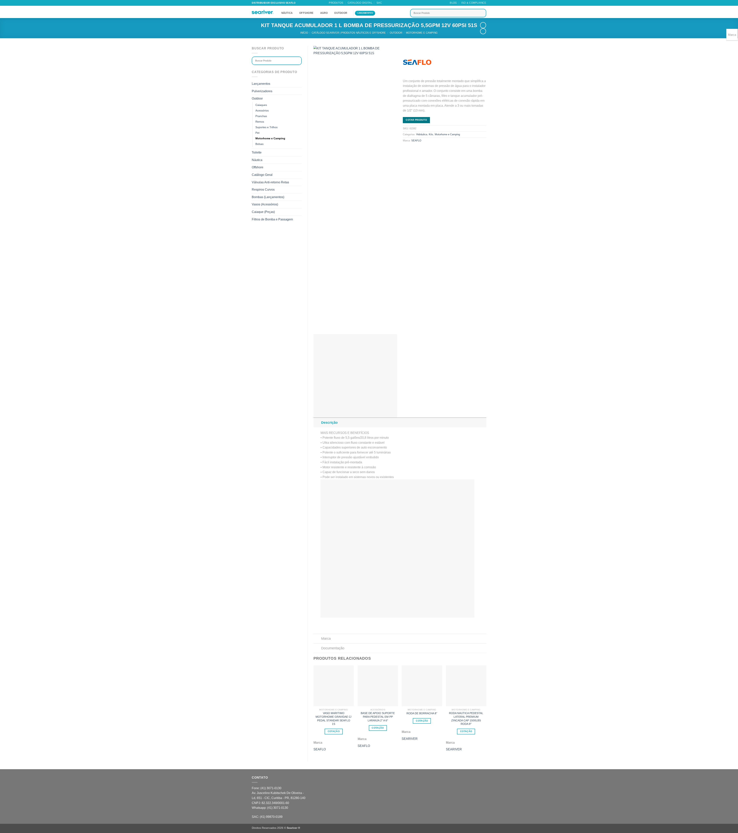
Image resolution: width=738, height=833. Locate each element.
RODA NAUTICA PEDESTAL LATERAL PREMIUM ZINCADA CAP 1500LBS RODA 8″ (466, 718)
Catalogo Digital (360, 2)
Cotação (334, 731)
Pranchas (261, 116)
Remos (259, 121)
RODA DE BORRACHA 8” (421, 713)
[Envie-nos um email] (396, 3)
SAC (379, 2)
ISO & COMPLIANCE (473, 2)
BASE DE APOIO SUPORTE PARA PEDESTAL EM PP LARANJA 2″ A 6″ (378, 717)
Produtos (336, 2)
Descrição (329, 422)
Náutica (287, 13)
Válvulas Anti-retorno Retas (270, 182)
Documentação (332, 648)
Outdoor (340, 13)
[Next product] (483, 25)
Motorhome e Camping (422, 32)
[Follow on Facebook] (389, 3)
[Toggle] (317, 422)
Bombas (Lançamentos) (268, 197)
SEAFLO (416, 140)
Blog (453, 2)
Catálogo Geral (262, 174)
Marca (326, 638)
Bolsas (259, 143)
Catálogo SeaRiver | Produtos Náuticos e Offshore (349, 32)
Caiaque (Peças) (263, 211)
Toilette (257, 152)
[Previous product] (483, 31)
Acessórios (262, 110)
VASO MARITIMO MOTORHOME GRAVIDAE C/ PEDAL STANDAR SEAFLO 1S (334, 718)
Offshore (306, 13)
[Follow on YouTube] (407, 3)
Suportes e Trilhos (266, 127)
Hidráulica (421, 134)
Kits (431, 134)
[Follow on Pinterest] (400, 3)
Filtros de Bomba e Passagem (272, 219)
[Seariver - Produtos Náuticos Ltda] (263, 12)
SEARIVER (410, 738)
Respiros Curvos (263, 189)
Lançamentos (261, 83)
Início (304, 32)
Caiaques (261, 104)
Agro (324, 13)
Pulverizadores (262, 91)
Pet (257, 132)
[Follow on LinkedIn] (403, 3)
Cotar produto (416, 120)
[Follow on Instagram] (392, 3)
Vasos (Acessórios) (265, 204)
